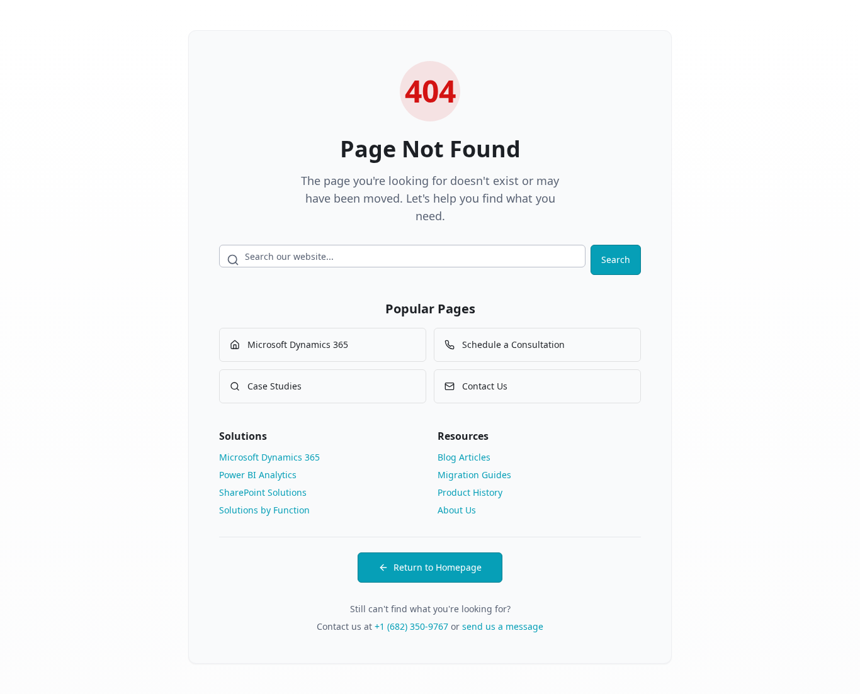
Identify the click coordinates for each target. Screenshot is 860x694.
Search (615, 260)
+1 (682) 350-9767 (411, 626)
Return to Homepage (437, 567)
